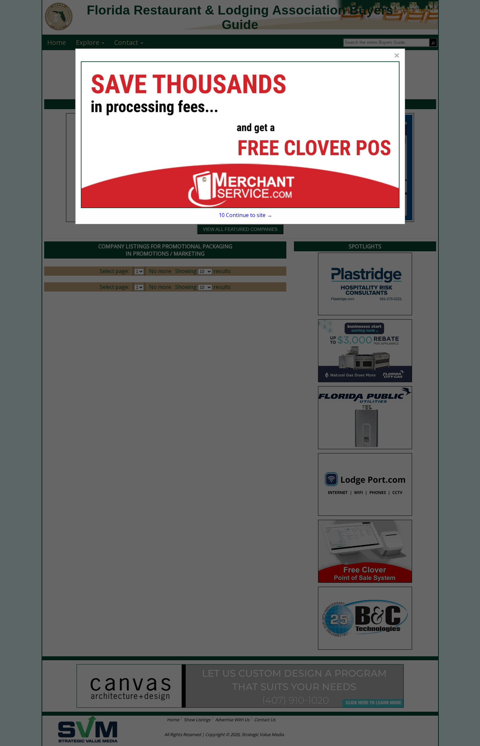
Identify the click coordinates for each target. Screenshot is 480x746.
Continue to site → (245, 215)
